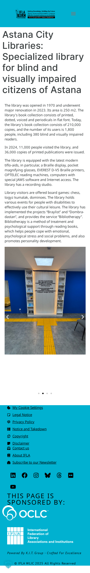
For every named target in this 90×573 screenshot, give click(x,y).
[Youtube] (13, 486)
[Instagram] (36, 475)
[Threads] (59, 475)
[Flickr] (70, 475)
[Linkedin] (13, 475)
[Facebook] (24, 475)
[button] (73, 13)
